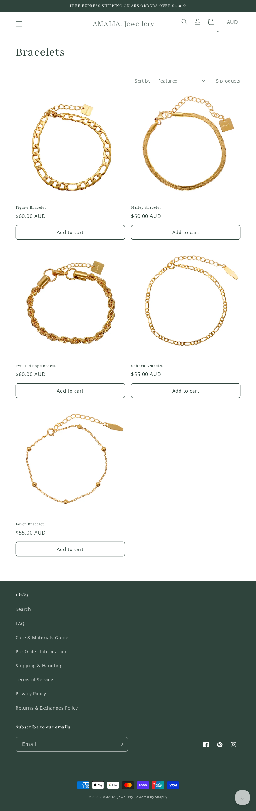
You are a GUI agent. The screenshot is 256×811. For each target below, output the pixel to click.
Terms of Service (34, 679)
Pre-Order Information (41, 651)
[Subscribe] (121, 744)
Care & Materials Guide (42, 637)
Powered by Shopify (151, 796)
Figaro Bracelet (31, 207)
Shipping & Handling (39, 665)
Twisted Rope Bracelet (37, 365)
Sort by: (143, 81)
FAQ (20, 623)
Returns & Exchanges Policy (47, 708)
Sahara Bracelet (147, 365)
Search (23, 609)
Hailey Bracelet (146, 207)
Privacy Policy (31, 693)
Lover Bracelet (30, 523)
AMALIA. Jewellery (118, 796)
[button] (19, 24)
